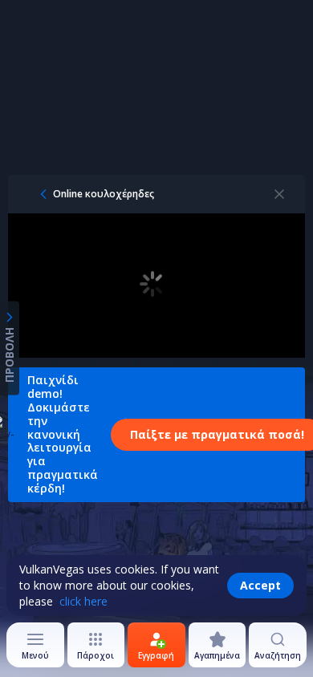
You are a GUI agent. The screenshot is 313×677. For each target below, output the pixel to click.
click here (83, 601)
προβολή (9, 355)
